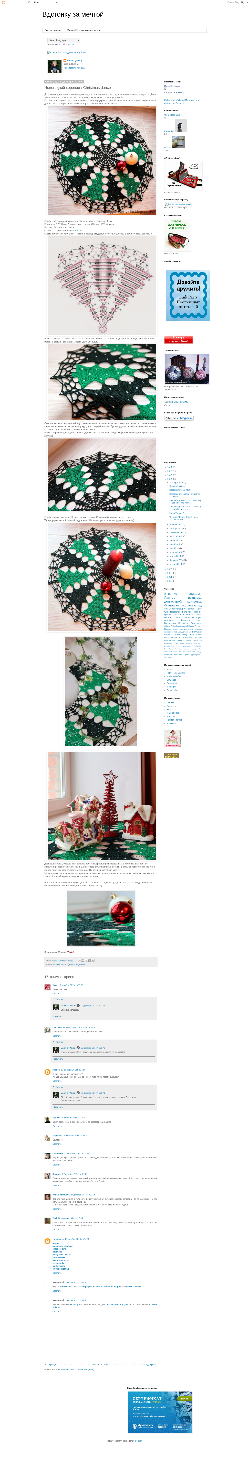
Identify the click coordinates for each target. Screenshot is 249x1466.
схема (82, 965)
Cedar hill (197, 640)
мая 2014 (174, 548)
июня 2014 (175, 544)
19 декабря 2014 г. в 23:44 (93, 1005)
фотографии (179, 608)
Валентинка (170, 623)
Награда (167, 629)
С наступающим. (177, 486)
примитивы (178, 655)
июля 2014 (175, 540)
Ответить (57, 993)
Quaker (198, 632)
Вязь (169, 709)
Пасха (199, 615)
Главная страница (53, 30)
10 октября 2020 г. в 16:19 (77, 1239)
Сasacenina (172, 690)
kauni (199, 620)
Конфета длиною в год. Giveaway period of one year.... (185, 501)
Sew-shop (171, 680)
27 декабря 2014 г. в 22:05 (83, 1195)
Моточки (171, 716)
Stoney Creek (188, 635)
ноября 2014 (176, 524)
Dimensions (168, 643)
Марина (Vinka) (74, 60)
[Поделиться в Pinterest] (93, 960)
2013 (170, 569)
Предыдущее (149, 1364)
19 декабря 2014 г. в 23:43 (93, 1048)
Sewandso (172, 683)
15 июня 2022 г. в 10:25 (76, 1282)
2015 (170, 475)
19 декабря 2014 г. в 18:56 (83, 1027)
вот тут (78, 230)
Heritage (188, 643)
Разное (169, 597)
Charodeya (58, 1153)
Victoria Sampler (195, 626)
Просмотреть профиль (75, 68)
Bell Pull (173, 632)
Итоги (181, 637)
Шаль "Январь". (176, 513)
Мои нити (171, 687)
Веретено (171, 706)
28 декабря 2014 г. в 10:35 (70, 1218)
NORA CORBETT (184, 615)
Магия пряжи (173, 713)
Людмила (57, 1136)
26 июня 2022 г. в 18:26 (76, 1300)
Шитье (191, 608)
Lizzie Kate (186, 646)
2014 (170, 479)
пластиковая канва (173, 640)
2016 (170, 471)
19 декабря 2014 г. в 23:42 (93, 1093)
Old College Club (172, 115)
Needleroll (175, 612)
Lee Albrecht (183, 632)
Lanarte (178, 646)
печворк (198, 629)
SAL (183, 605)
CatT (55, 1218)
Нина (55, 985)
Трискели (171, 723)
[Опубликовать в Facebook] (89, 960)
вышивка (195, 597)
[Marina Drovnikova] (165, 89)
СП (166, 611)
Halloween (183, 623)
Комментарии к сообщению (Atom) (77, 1369)
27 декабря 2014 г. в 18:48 (74, 1174)
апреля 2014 (176, 552)
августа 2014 (176, 536)
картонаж (168, 655)
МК (180, 652)
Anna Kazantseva (61, 1195)
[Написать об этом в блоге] (83, 960)
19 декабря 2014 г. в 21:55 (73, 1070)
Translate (70, 45)
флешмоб (183, 626)
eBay (200, 649)
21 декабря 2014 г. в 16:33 (76, 1153)
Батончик (186, 612)
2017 (170, 467)
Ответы (59, 1000)
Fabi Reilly (179, 643)
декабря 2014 (176, 482)
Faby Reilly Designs (176, 673)
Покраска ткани (188, 652)
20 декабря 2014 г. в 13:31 (73, 1118)
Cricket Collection (171, 626)
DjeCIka (56, 1118)
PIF (165, 649)
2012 (170, 573)
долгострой (173, 601)
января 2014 (176, 564)
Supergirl (57, 1174)
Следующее (51, 1364)
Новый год (73, 965)
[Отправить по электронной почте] (80, 960)
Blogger (138, 1441)
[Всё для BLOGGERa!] (171, 757)
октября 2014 (176, 528)
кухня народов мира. (183, 629)
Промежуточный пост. (180, 490)
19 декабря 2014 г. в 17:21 (71, 985)
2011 (170, 577)
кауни (199, 617)
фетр (187, 655)
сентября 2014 (177, 532)
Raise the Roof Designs (179, 649)
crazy (194, 649)
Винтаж (174, 652)
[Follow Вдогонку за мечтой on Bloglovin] (179, 420)
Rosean (168, 147)
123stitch (171, 669)
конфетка (194, 601)
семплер (168, 620)
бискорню (189, 617)
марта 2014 (175, 556)
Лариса (56, 1070)
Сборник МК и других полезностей (83, 30)
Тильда (199, 652)
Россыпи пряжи (174, 720)
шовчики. (187, 640)
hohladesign (184, 620)
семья (167, 608)
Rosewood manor (172, 635)
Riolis (199, 608)
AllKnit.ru (171, 702)
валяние (188, 637)
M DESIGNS (197, 646)
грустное (198, 637)
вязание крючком (60, 965)
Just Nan (198, 643)
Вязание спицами (183, 593)
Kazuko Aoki (169, 646)
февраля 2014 (177, 560)
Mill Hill (191, 632)
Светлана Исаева (61, 1027)
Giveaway (171, 605)
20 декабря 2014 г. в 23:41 (75, 1136)
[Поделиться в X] (86, 960)
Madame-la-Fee (174, 676)
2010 (170, 581)
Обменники (196, 623)
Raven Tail (169, 131)
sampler (167, 652)
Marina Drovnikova (172, 86)
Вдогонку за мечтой (73, 14)
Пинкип (167, 617)
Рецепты (178, 617)
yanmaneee (58, 1239)
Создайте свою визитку (174, 92)
